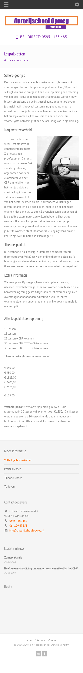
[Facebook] (44, 653)
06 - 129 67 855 (18, 525)
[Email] (38, 653)
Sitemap (40, 640)
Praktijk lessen (12, 469)
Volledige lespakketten (17, 460)
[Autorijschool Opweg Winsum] (41, 29)
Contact (52, 640)
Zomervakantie (13, 557)
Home (28, 640)
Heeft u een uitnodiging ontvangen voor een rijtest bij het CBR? (41, 568)
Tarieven (9, 486)
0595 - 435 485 (54, 36)
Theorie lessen (13, 478)
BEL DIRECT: (30, 36)
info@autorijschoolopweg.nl (26, 530)
